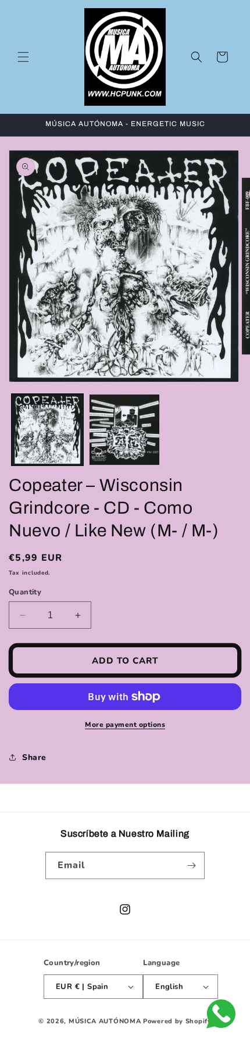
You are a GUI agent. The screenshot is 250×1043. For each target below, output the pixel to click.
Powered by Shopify (177, 1021)
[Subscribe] (191, 865)
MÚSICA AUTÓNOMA (105, 1021)
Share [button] (34, 757)
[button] (23, 57)
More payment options (125, 724)
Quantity (25, 592)
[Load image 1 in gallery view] (47, 429)
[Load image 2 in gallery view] (124, 429)
